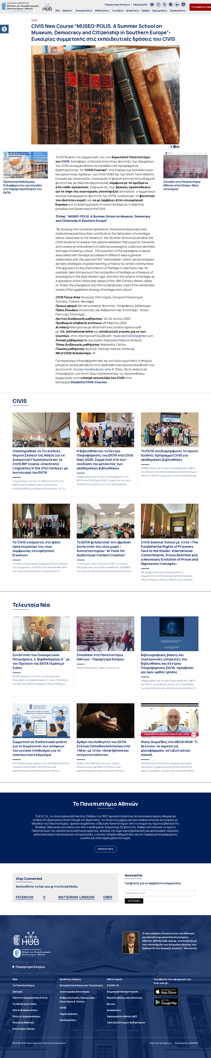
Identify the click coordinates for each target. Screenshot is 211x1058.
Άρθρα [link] (146, 10)
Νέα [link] (57, 10)
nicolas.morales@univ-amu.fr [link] (93, 369)
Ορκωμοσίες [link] (159, 10)
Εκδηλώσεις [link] (102, 10)
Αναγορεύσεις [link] (84, 10)
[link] (4, 29)
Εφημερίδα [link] (140, 4)
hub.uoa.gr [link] (161, 983)
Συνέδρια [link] (117, 10)
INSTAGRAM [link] (68, 897)
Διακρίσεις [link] (132, 10)
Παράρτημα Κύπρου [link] (117, 4)
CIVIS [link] (65, 161)
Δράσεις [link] (67, 10)
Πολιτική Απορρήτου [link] (161, 1043)
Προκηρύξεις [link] (178, 10)
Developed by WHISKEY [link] (186, 1043)
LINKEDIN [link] (86, 897)
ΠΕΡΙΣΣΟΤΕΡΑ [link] (105, 848)
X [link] (44, 897)
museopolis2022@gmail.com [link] (133, 336)
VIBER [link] (107, 897)
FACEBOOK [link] (25, 897)
